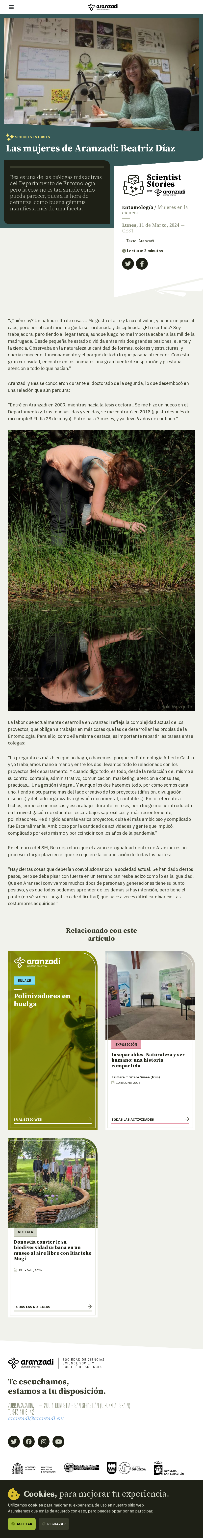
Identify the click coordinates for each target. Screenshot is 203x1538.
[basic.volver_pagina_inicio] (103, 7)
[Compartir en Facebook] (142, 264)
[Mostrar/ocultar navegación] (11, 7)
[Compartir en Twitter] (128, 264)
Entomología (137, 207)
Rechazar (56, 1524)
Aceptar (24, 1524)
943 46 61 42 (23, 1412)
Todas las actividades (132, 1119)
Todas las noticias (32, 1307)
